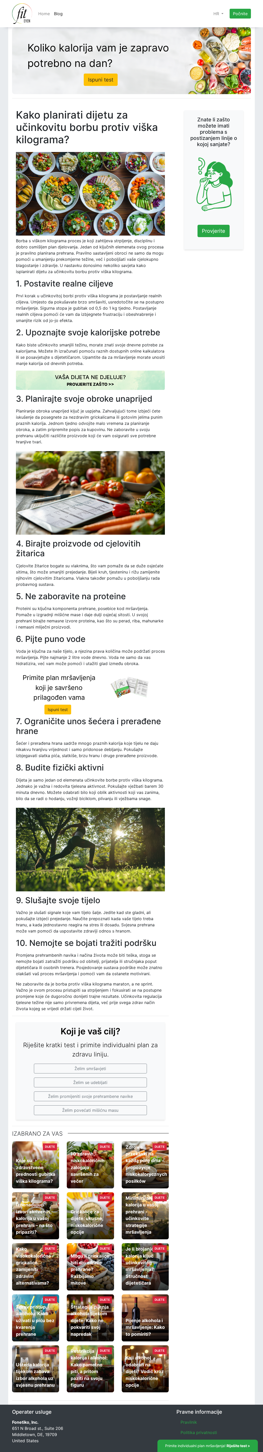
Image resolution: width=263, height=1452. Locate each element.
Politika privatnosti (199, 1432)
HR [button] (216, 13)
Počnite (240, 13)
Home (44, 13)
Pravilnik (189, 1422)
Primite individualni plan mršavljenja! (207, 1446)
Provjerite (213, 231)
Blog (58, 13)
